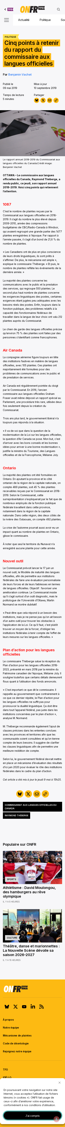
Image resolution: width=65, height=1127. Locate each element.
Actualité (23, 20)
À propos (8, 1019)
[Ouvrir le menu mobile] (6, 20)
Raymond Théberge (16, 815)
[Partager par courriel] (49, 100)
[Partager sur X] (43, 100)
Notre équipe (11, 1027)
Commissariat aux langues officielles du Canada (31, 807)
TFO (5, 1069)
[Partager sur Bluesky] (36, 100)
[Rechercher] (58, 9)
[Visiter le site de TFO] (9, 9)
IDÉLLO (7, 1077)
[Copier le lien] (56, 100)
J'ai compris (32, 1115)
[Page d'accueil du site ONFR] (32, 988)
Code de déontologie (16, 1043)
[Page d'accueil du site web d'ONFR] (32, 9)
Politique (45, 20)
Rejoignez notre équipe (17, 1051)
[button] (59, 1082)
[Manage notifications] (56, 1119)
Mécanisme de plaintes (17, 1035)
